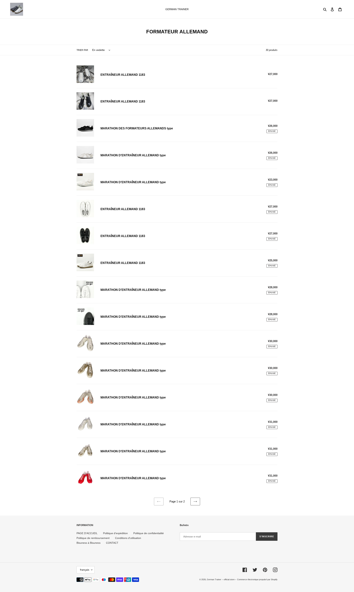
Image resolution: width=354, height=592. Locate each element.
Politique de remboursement (93, 538)
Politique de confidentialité (148, 533)
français (84, 569)
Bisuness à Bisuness (88, 542)
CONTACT (112, 542)
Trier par (82, 50)
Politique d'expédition (115, 533)
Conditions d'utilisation (128, 538)
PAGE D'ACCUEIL (87, 533)
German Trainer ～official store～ (222, 579)
